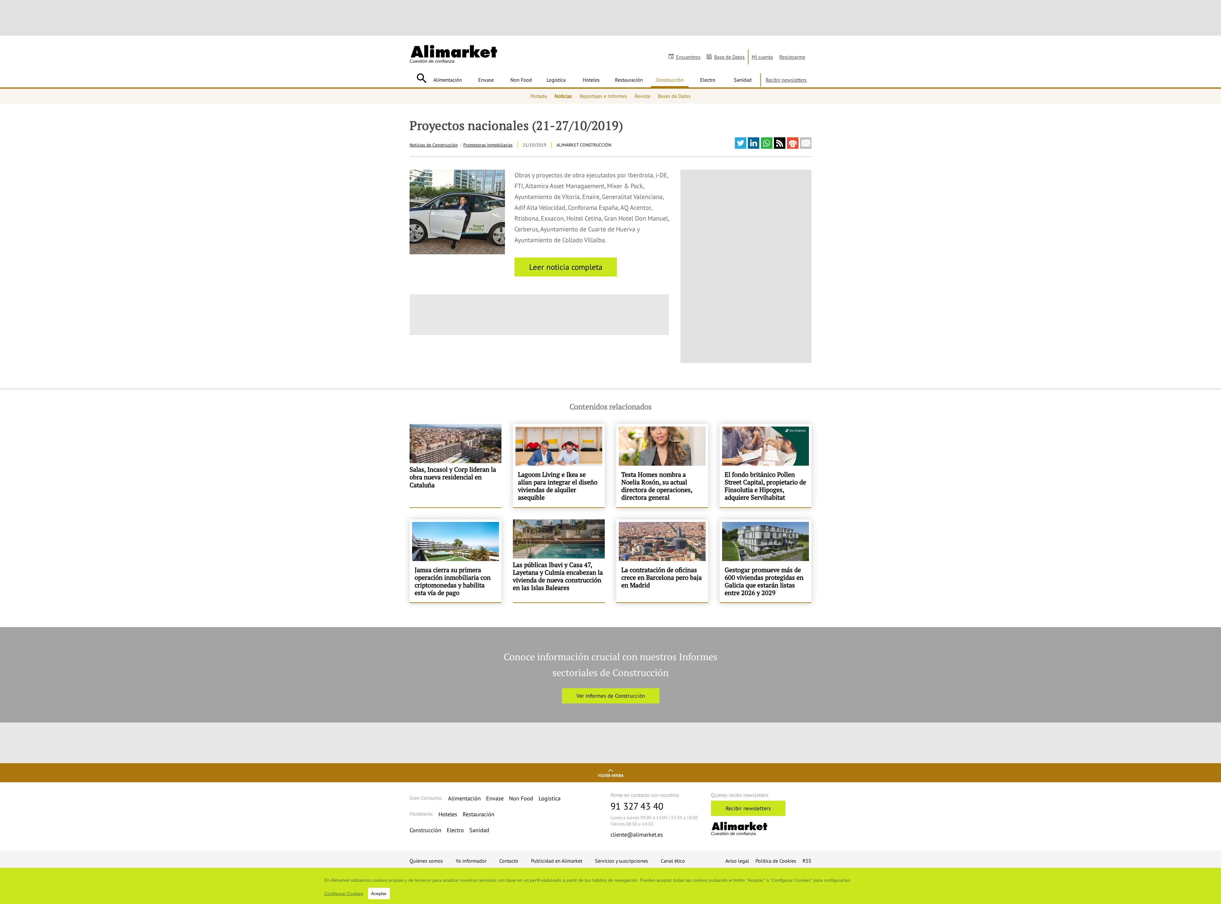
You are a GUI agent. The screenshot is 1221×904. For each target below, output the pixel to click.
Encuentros (688, 57)
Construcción (670, 80)
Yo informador (471, 861)
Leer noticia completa (565, 267)
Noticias (563, 96)
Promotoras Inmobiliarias (488, 145)
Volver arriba (611, 775)
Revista (642, 96)
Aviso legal (737, 861)
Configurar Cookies (343, 893)
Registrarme (792, 57)
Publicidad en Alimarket (556, 861)
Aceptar (379, 893)
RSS (807, 861)
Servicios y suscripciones (621, 861)
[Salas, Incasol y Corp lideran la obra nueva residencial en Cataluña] (455, 465)
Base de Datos (729, 57)
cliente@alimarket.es (636, 834)
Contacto (508, 861)
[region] (610, 886)
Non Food (521, 80)
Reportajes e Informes (603, 96)
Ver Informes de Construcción (610, 695)
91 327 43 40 (636, 806)
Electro (707, 80)
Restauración (629, 80)
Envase (486, 80)
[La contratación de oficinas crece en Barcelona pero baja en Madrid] (662, 561)
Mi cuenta (762, 57)
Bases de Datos (674, 96)
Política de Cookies (775, 861)
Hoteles (591, 80)
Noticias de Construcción (434, 145)
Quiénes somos (426, 861)
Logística (556, 80)
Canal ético (673, 861)
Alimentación (447, 80)
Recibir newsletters (786, 80)
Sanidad (743, 80)
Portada (538, 96)
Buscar (421, 78)
